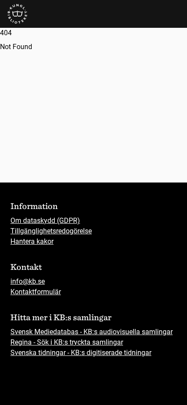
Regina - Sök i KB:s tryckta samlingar (66, 342)
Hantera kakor (31, 241)
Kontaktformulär (35, 292)
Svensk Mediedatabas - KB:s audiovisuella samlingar (91, 332)
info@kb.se (27, 281)
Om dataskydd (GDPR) (45, 220)
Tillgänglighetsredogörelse (51, 231)
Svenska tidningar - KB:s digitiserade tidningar (80, 353)
